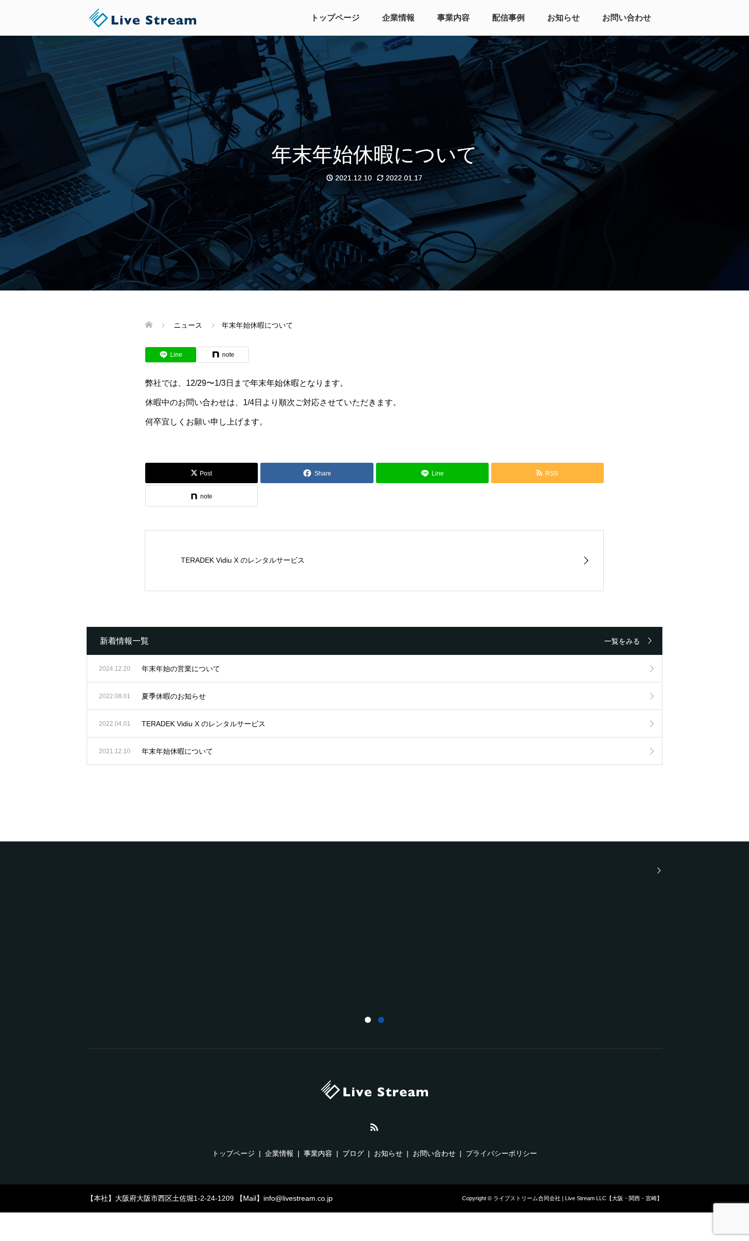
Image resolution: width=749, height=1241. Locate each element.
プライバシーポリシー (501, 1153)
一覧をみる (622, 641)
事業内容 (453, 17)
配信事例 (508, 17)
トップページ (335, 17)
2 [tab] (381, 1020)
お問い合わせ (626, 17)
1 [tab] (368, 1020)
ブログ (353, 1153)
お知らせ (563, 17)
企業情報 (398, 17)
